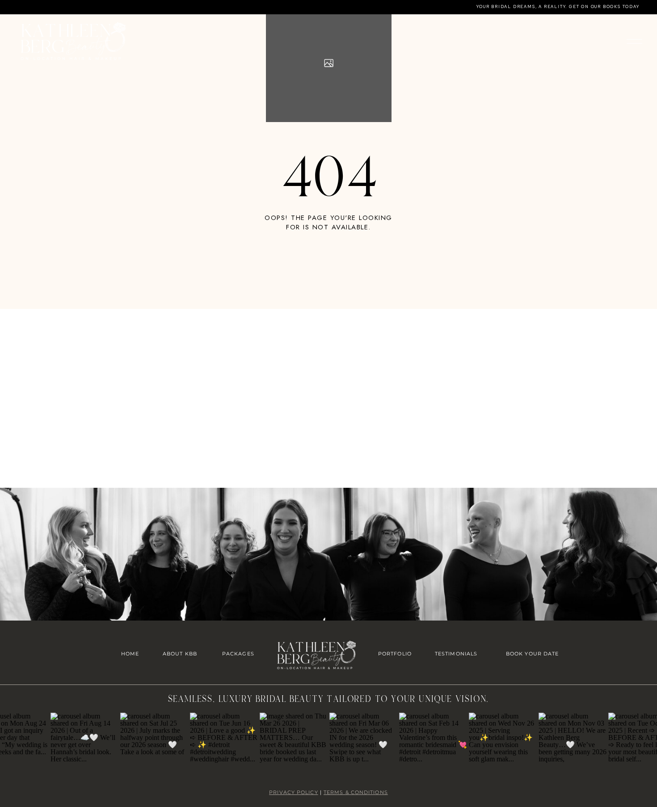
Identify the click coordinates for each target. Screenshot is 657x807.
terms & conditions (356, 792)
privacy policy (293, 792)
